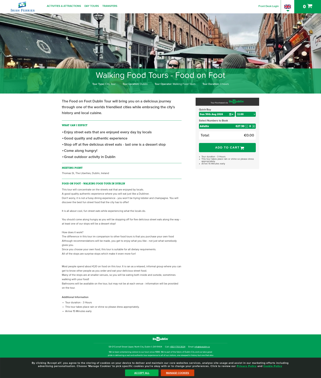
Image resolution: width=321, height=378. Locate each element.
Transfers (109, 6)
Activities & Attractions (64, 6)
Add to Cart (227, 147)
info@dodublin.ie (202, 347)
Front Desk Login (268, 6)
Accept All (141, 373)
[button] (231, 114)
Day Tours (91, 6)
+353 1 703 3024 (177, 347)
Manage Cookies (177, 373)
